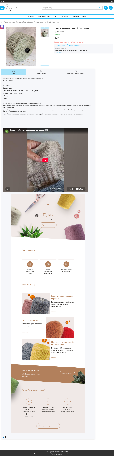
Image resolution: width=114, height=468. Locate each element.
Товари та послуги (9, 22)
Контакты (64, 16)
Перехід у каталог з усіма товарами (48, 426)
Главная (31, 16)
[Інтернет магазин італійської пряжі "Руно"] (9, 7)
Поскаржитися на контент (60, 453)
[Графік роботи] (111, 8)
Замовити (53, 311)
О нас (55, 16)
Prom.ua (66, 451)
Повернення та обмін (78, 16)
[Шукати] (100, 7)
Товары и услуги (43, 16)
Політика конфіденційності (75, 453)
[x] (5, 437)
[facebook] (3, 437)
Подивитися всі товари (48, 225)
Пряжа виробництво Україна (24, 22)
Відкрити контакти (67, 373)
